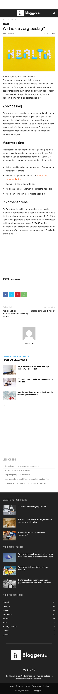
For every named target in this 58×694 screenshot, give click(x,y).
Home (5, 19)
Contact (46, 686)
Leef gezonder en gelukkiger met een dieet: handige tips (27, 479)
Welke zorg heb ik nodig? (43, 311)
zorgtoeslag (15, 279)
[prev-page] (4, 405)
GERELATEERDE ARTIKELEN (16, 356)
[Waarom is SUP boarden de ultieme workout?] (9, 570)
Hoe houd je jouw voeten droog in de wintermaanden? (26, 483)
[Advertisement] (29, 4)
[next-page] (8, 405)
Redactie (10, 33)
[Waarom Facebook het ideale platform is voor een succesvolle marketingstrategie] (9, 557)
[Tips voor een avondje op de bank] (9, 510)
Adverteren (36, 686)
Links (28, 686)
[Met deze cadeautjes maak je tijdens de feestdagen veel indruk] (9, 395)
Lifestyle (13, 19)
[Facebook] (5, 294)
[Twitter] (11, 294)
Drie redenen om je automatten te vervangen (22, 466)
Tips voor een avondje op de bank (32, 506)
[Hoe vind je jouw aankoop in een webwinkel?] (9, 535)
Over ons (19, 686)
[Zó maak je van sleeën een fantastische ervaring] (9, 382)
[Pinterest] (18, 294)
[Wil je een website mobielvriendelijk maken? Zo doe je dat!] (9, 370)
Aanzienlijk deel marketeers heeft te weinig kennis (15, 314)
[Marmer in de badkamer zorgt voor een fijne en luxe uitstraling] (9, 523)
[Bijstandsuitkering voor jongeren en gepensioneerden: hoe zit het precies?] (9, 583)
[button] (4, 13)
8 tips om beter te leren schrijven (17, 470)
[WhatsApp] (24, 294)
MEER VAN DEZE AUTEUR (15, 360)
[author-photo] (29, 340)
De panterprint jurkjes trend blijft (17, 475)
